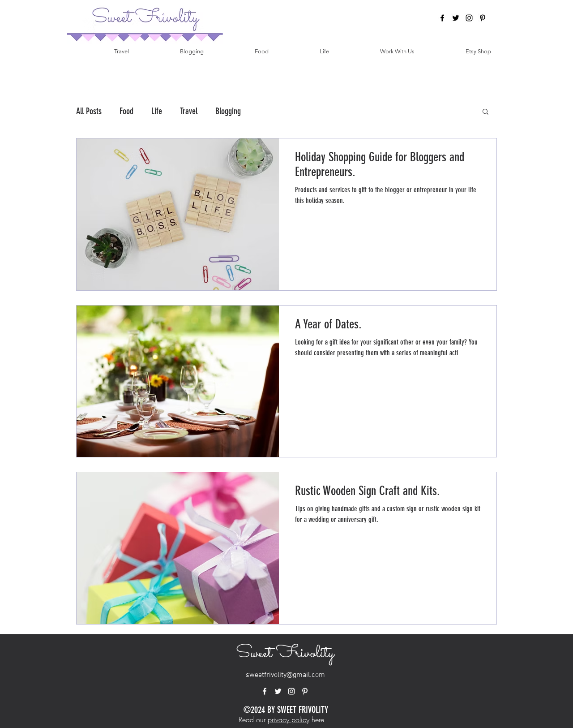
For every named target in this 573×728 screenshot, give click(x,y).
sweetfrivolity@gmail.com (285, 675)
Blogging (228, 111)
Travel (188, 111)
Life (156, 111)
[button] (485, 112)
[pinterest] (482, 17)
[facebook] (442, 17)
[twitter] (455, 17)
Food (126, 111)
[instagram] (469, 17)
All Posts (89, 111)
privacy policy (288, 719)
